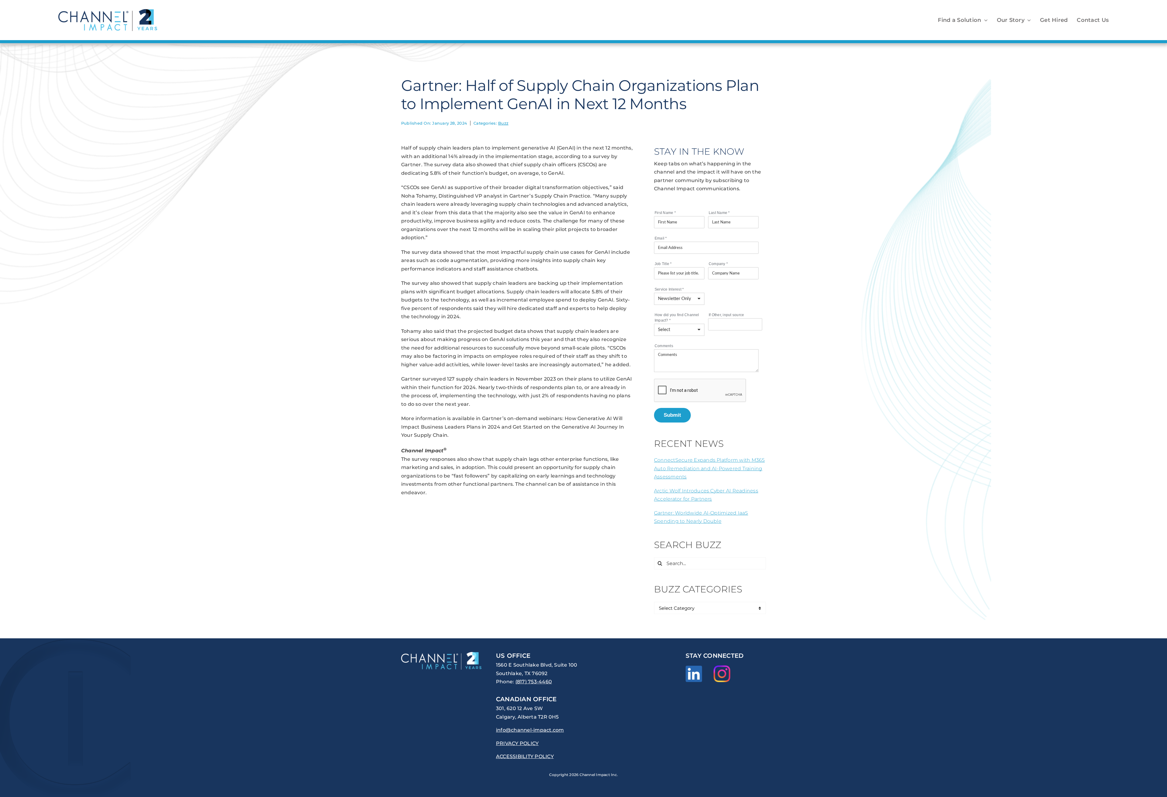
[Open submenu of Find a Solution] (984, 20)
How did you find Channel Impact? (677, 318)
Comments (664, 346)
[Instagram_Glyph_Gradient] (722, 668)
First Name (665, 213)
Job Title (663, 264)
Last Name (719, 213)
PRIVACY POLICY (517, 743)
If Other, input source (726, 315)
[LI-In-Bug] (694, 668)
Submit (672, 415)
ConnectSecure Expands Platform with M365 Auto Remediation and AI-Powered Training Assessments (709, 468)
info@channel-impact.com (530, 730)
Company (718, 264)
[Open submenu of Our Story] (1027, 20)
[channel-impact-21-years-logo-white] (441, 654)
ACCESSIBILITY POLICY (525, 756)
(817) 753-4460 (533, 682)
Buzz (503, 123)
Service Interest (669, 289)
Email (661, 238)
